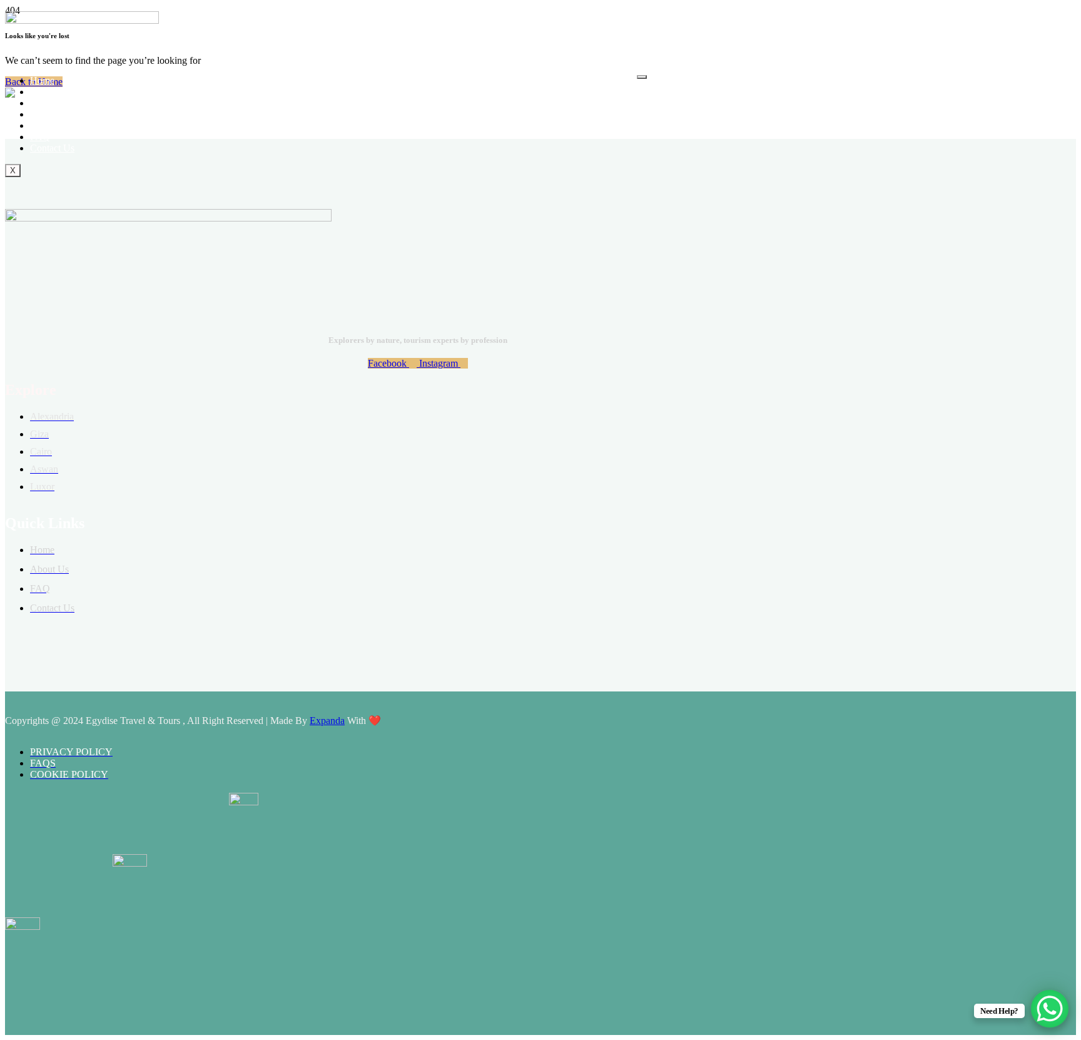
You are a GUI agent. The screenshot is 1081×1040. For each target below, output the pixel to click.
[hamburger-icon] (642, 77)
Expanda (327, 720)
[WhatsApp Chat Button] (1049, 1008)
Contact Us (52, 148)
